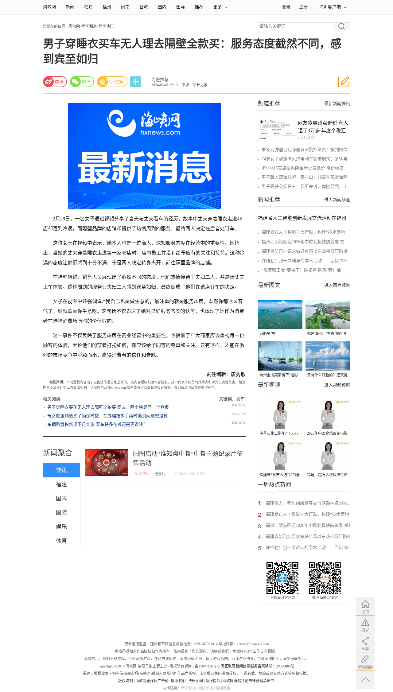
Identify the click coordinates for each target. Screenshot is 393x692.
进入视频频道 (337, 385)
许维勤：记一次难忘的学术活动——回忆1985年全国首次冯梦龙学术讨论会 (309, 548)
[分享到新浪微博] (55, 81)
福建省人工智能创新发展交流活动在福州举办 (309, 503)
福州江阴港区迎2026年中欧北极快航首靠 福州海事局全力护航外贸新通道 (309, 526)
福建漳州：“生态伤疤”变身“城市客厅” (327, 334)
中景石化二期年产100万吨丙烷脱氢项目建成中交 (279, 434)
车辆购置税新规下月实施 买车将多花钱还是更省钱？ (97, 424)
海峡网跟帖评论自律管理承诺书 (248, 681)
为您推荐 (160, 79)
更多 (217, 7)
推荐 (199, 7)
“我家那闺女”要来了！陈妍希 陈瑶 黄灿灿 (301, 270)
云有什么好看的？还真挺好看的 (327, 375)
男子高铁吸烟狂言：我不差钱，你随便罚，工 (305, 186)
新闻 (70, 7)
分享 (136, 81)
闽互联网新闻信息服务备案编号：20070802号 (257, 666)
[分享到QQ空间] (112, 81)
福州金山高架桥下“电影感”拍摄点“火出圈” (278, 375)
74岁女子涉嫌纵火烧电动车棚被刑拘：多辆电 (305, 159)
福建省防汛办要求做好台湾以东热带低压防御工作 (309, 537)
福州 (107, 7)
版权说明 (125, 681)
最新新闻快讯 (337, 103)
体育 (61, 541)
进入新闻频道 (337, 199)
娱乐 (61, 527)
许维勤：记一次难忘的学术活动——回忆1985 (305, 261)
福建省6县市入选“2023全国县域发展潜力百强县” (279, 475)
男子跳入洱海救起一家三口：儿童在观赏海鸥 (305, 177)
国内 (162, 7)
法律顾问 (195, 681)
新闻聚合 (57, 453)
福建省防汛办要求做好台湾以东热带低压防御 (305, 251)
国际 (180, 7)
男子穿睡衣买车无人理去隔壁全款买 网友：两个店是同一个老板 (108, 407)
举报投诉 (212, 681)
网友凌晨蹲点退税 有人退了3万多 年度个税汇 (323, 126)
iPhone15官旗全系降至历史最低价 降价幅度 (303, 168)
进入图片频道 (337, 285)
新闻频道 (89, 26)
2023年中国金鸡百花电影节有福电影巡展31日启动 (327, 434)
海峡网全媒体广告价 (152, 681)
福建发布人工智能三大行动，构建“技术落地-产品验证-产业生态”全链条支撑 (308, 515)
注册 (303, 7)
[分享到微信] (82, 81)
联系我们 (178, 681)
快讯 (61, 470)
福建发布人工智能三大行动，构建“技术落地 (303, 232)
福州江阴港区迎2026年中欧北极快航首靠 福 (303, 241)
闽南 (125, 7)
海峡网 (49, 7)
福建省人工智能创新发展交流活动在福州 (302, 218)
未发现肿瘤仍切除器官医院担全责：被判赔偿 (305, 149)
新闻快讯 (106, 26)
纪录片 (159, 474)
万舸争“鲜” (268, 334)
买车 (240, 399)
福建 (88, 7)
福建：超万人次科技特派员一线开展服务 (327, 475)
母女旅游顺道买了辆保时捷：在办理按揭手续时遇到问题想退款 (107, 416)
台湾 (143, 7)
